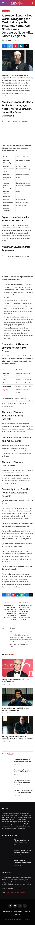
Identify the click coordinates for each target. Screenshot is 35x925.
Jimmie (9, 40)
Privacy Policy (7, 911)
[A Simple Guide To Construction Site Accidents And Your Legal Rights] (7, 863)
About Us (27, 911)
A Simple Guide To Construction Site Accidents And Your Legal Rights (22, 862)
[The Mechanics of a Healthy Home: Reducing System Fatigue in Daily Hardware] (7, 782)
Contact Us (18, 911)
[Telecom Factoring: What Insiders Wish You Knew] (7, 842)
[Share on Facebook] (4, 46)
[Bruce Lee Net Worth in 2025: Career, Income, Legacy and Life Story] (17, 697)
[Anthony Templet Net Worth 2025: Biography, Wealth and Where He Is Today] (17, 725)
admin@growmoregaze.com (15, 893)
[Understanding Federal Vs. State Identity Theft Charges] (7, 772)
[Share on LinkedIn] (21, 46)
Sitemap (17, 914)
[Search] (32, 3)
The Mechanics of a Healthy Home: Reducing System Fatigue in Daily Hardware (22, 782)
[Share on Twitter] (9, 46)
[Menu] (3, 3)
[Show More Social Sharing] (31, 46)
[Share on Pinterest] (15, 46)
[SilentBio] (17, 3)
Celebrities (6, 11)
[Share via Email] (26, 46)
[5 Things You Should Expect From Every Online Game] (7, 853)
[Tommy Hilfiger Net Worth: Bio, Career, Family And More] (17, 668)
